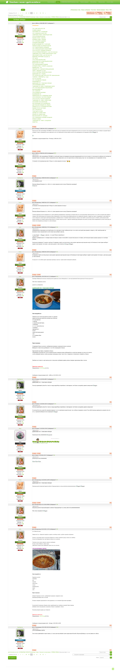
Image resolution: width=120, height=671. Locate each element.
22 (36, 13)
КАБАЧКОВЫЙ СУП (36, 81)
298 (57, 504)
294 (55, 403)
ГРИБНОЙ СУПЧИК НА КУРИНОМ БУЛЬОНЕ (41, 45)
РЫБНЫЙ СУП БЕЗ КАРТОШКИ (39, 108)
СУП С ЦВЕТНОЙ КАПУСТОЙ (38, 28)
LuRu (22, 15)
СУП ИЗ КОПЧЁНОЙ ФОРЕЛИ (38, 36)
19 (28, 13)
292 (57, 276)
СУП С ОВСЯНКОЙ (36, 91)
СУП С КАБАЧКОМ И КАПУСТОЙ (39, 33)
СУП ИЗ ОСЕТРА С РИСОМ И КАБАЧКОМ (41, 98)
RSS (110, 9)
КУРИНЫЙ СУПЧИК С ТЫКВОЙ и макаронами (42, 66)
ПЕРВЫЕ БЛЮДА (55, 17)
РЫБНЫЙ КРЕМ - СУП (37, 67)
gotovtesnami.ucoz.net (13, 17)
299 (57, 529)
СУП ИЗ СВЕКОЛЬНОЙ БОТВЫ (38, 59)
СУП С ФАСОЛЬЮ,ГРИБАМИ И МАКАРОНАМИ (42, 87)
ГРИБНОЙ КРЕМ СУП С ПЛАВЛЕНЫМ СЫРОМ (42, 95)
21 (34, 13)
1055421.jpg (42, 616)
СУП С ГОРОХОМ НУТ (37, 109)
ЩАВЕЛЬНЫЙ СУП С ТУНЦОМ (38, 73)
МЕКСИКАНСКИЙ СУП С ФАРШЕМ (39, 115)
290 (57, 227)
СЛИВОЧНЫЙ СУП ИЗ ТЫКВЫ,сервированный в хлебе (44, 53)
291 (57, 251)
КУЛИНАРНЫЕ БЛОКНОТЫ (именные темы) (28, 17)
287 (55, 153)
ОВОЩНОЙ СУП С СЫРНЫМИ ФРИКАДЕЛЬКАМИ (43, 69)
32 (43, 13)
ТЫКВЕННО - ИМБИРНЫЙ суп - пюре (40, 77)
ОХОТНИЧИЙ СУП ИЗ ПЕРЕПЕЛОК (39, 101)
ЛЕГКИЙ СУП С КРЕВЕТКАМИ (38, 114)
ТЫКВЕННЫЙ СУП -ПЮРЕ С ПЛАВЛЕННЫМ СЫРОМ (43, 86)
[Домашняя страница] (39, 151)
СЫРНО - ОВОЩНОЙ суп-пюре (39, 70)
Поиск (107, 9)
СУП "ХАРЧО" (35, 58)
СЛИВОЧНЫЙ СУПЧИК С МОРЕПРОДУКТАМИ (42, 34)
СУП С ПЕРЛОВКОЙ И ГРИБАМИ (39, 80)
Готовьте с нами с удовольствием (24, 2)
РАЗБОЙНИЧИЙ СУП (36, 94)
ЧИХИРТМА (35, 122)
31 (40, 13)
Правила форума (101, 9)
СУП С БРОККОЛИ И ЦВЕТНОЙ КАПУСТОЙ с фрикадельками (46, 75)
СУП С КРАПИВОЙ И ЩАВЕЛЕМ (39, 41)
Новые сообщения (85, 9)
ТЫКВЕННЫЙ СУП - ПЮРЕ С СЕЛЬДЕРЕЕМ (41, 120)
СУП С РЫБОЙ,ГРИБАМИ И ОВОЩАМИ (40, 47)
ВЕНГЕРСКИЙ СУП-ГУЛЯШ (38, 62)
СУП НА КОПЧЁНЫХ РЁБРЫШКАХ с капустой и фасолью (45, 52)
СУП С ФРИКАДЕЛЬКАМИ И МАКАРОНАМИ (42, 49)
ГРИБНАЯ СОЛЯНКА (36, 119)
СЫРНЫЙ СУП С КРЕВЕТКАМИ (39, 112)
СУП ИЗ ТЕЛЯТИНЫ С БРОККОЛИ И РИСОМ (42, 72)
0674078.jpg (42, 368)
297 (57, 480)
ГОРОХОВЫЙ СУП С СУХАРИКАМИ (39, 31)
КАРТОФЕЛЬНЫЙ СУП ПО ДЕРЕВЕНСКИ (41, 103)
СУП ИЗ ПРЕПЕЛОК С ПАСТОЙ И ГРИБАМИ (41, 97)
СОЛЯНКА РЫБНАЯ (36, 30)
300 (57, 627)
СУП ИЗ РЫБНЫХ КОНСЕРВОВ (38, 92)
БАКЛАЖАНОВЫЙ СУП (37, 89)
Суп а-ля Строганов (36, 78)
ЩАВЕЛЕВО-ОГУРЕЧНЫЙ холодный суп (41, 56)
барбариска (20, 178)
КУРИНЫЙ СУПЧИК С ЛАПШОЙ (39, 39)
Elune (19, 15)
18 (26, 13)
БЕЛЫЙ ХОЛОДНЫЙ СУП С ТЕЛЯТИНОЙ (41, 44)
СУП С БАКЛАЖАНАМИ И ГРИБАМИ (40, 64)
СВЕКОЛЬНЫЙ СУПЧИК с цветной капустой (42, 55)
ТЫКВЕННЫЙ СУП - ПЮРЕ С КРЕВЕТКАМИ (41, 100)
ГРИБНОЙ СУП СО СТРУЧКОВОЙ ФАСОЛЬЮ (42, 106)
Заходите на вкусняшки (44, 17)
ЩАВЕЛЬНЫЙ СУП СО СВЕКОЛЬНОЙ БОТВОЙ (42, 61)
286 (55, 128)
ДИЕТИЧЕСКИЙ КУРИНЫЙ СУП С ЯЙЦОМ (41, 105)
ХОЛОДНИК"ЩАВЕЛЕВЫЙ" (38, 42)
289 (57, 202)
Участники (93, 9)
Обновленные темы (75, 9)
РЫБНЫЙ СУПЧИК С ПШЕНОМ (38, 38)
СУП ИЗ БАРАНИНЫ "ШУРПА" (38, 84)
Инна (20, 428)
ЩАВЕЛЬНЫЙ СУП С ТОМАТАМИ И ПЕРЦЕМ (42, 83)
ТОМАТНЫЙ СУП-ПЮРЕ (37, 111)
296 (54, 455)
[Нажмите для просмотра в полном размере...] (46, 299)
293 (55, 379)
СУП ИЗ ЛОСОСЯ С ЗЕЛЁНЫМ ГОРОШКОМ (41, 50)
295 (55, 428)
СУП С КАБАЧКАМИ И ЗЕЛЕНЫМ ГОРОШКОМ (42, 117)
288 (57, 178)
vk (113, 669)
